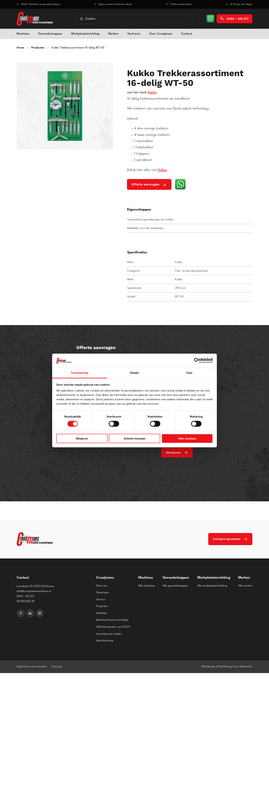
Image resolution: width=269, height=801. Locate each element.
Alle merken (245, 585)
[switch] (114, 424)
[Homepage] (35, 19)
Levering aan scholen (109, 634)
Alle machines (146, 585)
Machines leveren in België (112, 620)
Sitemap (56, 666)
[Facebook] (21, 613)
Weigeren (82, 438)
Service (100, 599)
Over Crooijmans (160, 33)
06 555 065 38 (25, 601)
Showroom (102, 592)
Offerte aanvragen (146, 184)
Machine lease (104, 640)
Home (20, 47)
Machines (23, 33)
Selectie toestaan (134, 438)
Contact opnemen (226, 539)
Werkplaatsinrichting (85, 33)
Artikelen (101, 613)
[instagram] (40, 613)
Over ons (101, 585)
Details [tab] (134, 372)
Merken (113, 33)
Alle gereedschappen (175, 585)
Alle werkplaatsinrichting (212, 585)
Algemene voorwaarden (32, 666)
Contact (186, 33)
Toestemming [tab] (79, 372)
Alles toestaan (187, 438)
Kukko (152, 92)
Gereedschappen (50, 33)
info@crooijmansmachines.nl (34, 591)
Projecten (102, 606)
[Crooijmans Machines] (35, 539)
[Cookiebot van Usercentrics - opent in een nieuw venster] (197, 360)
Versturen (173, 452)
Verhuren (133, 33)
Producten (37, 47)
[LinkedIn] (30, 613)
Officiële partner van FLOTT (113, 627)
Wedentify (245, 666)
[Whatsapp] (210, 19)
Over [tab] (189, 372)
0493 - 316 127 (237, 19)
